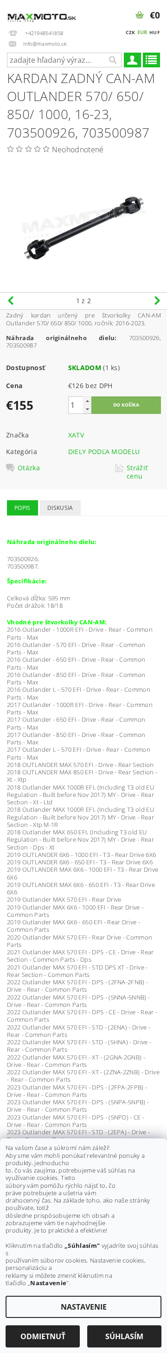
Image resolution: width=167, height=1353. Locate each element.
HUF (154, 32)
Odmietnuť (42, 1336)
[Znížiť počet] (87, 409)
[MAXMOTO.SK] (42, 12)
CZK (130, 32)
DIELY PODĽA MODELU (104, 451)
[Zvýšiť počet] (87, 400)
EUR (142, 32)
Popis (22, 508)
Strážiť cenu (137, 472)
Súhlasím (124, 1336)
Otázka (29, 468)
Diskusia (60, 508)
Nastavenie (84, 1307)
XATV (76, 435)
